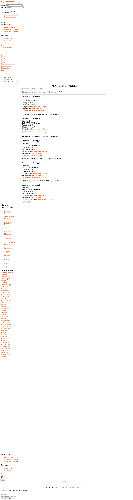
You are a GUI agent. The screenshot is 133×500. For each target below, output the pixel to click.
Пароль (4, 7)
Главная (7, 79)
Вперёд (43, 200)
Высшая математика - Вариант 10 (34, 177)
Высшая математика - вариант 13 (34, 89)
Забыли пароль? (10, 17)
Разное (6, 263)
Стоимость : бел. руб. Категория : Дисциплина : (6, 284)
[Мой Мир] (29, 201)
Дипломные (5, 60)
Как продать (8, 39)
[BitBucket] (7, 20)
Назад (29, 200)
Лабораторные (6, 66)
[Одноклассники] (27, 201)
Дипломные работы (8, 223)
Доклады (7, 238)
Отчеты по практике (8, 64)
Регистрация (9, 2)
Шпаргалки (5, 68)
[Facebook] (2, 9)
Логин (3, 5)
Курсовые (4, 56)
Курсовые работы (7, 211)
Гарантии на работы (11, 30)
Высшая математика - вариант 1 (33, 111)
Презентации (8, 248)
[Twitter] (4, 9)
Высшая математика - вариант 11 (34, 155)
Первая (24, 200)
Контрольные (6, 58)
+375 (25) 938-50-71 (7, 48)
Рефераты (4, 62)
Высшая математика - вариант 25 (34, 133)
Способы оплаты (10, 28)
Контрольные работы (9, 217)
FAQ (2, 44)
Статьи (6, 259)
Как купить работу (11, 32)
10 (40, 200)
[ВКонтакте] (23, 201)
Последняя (50, 200)
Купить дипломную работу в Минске (69, 487)
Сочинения (8, 255)
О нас (3, 46)
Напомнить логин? (11, 15)
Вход (2, 2)
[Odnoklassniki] (1, 9)
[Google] (2, 20)
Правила (7, 41)
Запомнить (5, 12)
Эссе (2, 70)
